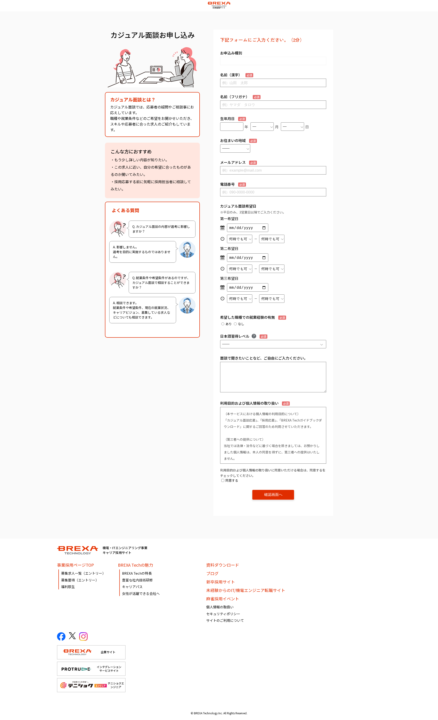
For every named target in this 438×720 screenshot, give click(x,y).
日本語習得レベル (243, 336)
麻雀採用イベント (222, 599)
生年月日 (232, 118)
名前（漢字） (236, 74)
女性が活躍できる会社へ (141, 593)
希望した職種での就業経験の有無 (252, 317)
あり (228, 323)
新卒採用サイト (220, 582)
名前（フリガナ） (239, 96)
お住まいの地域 (238, 140)
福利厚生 (68, 586)
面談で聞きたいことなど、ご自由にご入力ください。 (264, 358)
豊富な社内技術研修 (137, 580)
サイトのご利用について (225, 620)
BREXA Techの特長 (137, 573)
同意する (231, 480)
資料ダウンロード (222, 565)
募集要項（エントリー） (80, 580)
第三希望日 (229, 278)
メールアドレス (238, 162)
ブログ (212, 573)
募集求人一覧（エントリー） (83, 573)
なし (241, 323)
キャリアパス (132, 586)
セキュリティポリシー (223, 613)
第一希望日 (229, 218)
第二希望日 (229, 248)
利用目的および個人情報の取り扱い (254, 403)
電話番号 (232, 184)
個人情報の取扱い (220, 606)
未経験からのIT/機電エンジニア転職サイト (245, 590)
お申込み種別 (231, 53)
